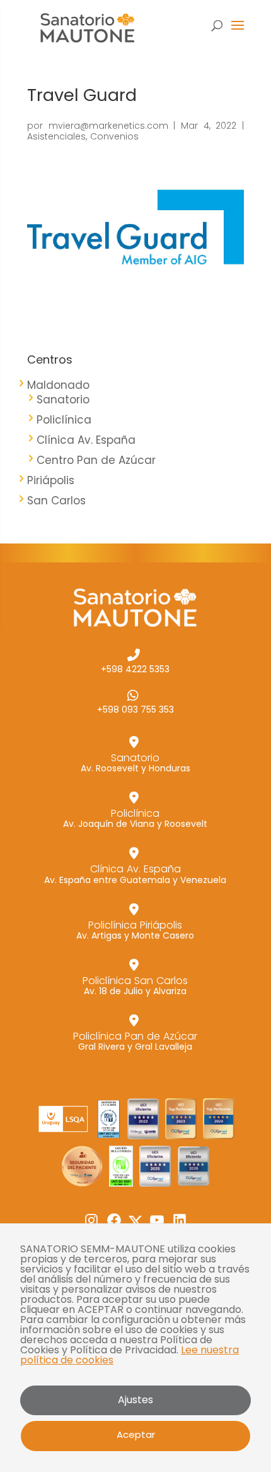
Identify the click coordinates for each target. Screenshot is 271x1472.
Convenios (114, 136)
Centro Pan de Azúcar (96, 460)
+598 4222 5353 (135, 668)
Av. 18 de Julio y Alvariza (135, 985)
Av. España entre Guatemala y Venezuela (135, 873)
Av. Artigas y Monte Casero (135, 929)
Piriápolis (50, 480)
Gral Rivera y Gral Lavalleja (135, 1040)
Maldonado (58, 385)
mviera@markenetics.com (108, 125)
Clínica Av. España (86, 440)
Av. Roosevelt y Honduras (135, 762)
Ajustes (135, 1399)
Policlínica (64, 419)
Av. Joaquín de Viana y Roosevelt (135, 817)
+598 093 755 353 (135, 708)
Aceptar (136, 1434)
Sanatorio (63, 399)
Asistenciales (56, 136)
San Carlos (56, 500)
